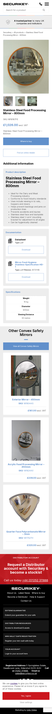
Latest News (24, 593)
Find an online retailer (26, 153)
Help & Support (37, 597)
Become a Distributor (17, 597)
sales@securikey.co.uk (26, 673)
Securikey (15, 4)
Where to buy (26, 141)
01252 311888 (22, 671)
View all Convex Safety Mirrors (26, 346)
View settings (26, 702)
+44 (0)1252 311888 (35, 580)
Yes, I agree (26, 696)
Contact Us (26, 601)
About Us (11, 593)
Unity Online (32, 710)
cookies (14, 683)
